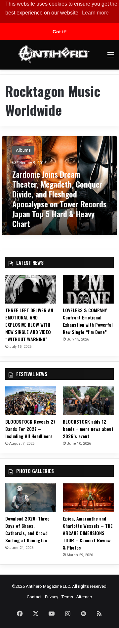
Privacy (51, 596)
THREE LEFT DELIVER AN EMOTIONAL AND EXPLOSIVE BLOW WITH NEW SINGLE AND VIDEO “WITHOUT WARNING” (29, 325)
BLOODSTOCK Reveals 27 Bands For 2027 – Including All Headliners (30, 428)
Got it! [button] (60, 31)
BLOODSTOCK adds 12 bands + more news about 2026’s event (88, 428)
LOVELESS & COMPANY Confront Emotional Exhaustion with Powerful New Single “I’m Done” (88, 321)
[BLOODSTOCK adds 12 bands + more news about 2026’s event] (88, 400)
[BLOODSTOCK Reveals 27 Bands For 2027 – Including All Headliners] (30, 400)
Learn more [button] (95, 12)
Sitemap (84, 596)
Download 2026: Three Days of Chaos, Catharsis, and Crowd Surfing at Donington (27, 529)
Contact (34, 596)
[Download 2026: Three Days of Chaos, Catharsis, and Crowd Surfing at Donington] (30, 497)
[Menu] (110, 57)
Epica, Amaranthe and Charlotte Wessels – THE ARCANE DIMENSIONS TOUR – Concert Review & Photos (88, 533)
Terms (67, 596)
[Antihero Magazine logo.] (53, 55)
